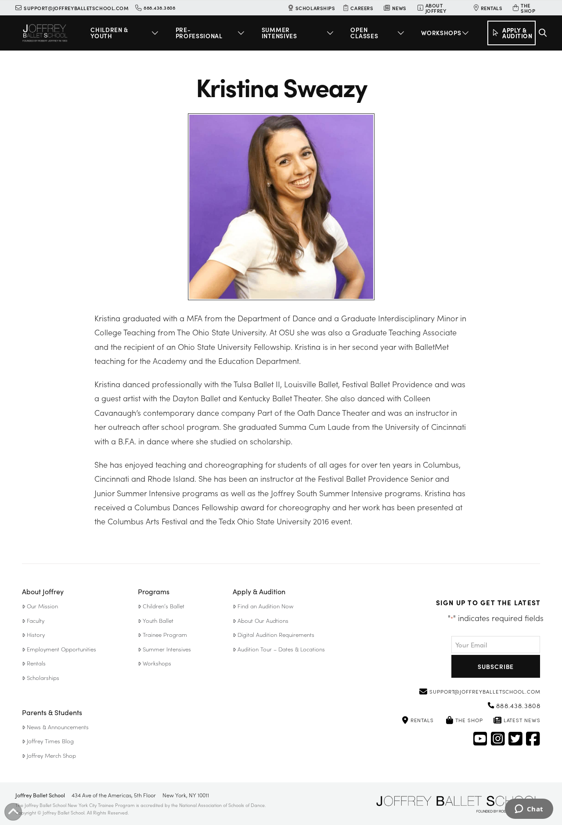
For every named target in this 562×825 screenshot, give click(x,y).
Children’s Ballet (163, 606)
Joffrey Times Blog (50, 741)
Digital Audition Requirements (276, 634)
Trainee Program (165, 634)
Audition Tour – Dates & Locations (281, 649)
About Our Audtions (263, 620)
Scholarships (43, 677)
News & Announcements (58, 727)
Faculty (35, 620)
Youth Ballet (158, 620)
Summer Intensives (167, 649)
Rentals (36, 663)
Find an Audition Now (265, 606)
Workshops (157, 663)
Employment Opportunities (61, 649)
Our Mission (42, 606)
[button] (125, 33)
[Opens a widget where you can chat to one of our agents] (528, 810)
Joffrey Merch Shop (51, 755)
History (36, 634)
